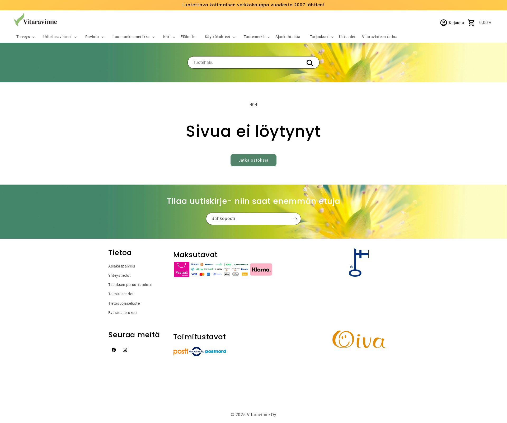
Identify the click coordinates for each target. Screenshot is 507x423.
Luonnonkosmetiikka (131, 37)
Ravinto (92, 37)
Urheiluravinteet (57, 37)
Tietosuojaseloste (124, 303)
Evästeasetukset (123, 313)
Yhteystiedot (119, 275)
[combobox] (253, 62)
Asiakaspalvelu (121, 266)
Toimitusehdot (121, 294)
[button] (23, 37)
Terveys (23, 37)
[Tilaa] (295, 219)
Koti (166, 37)
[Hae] (310, 63)
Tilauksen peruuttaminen (130, 285)
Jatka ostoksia (253, 160)
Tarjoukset (319, 37)
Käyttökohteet (218, 37)
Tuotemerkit (254, 37)
